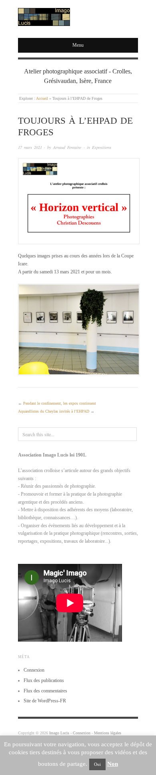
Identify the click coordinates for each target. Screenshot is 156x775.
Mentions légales (107, 733)
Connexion (34, 670)
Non (112, 764)
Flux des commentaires (45, 691)
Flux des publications (44, 680)
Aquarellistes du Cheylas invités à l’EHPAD (53, 411)
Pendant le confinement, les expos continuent (59, 403)
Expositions (101, 147)
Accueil (42, 98)
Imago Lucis (59, 733)
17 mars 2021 (30, 147)
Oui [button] (97, 764)
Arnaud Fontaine (67, 147)
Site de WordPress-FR (45, 701)
